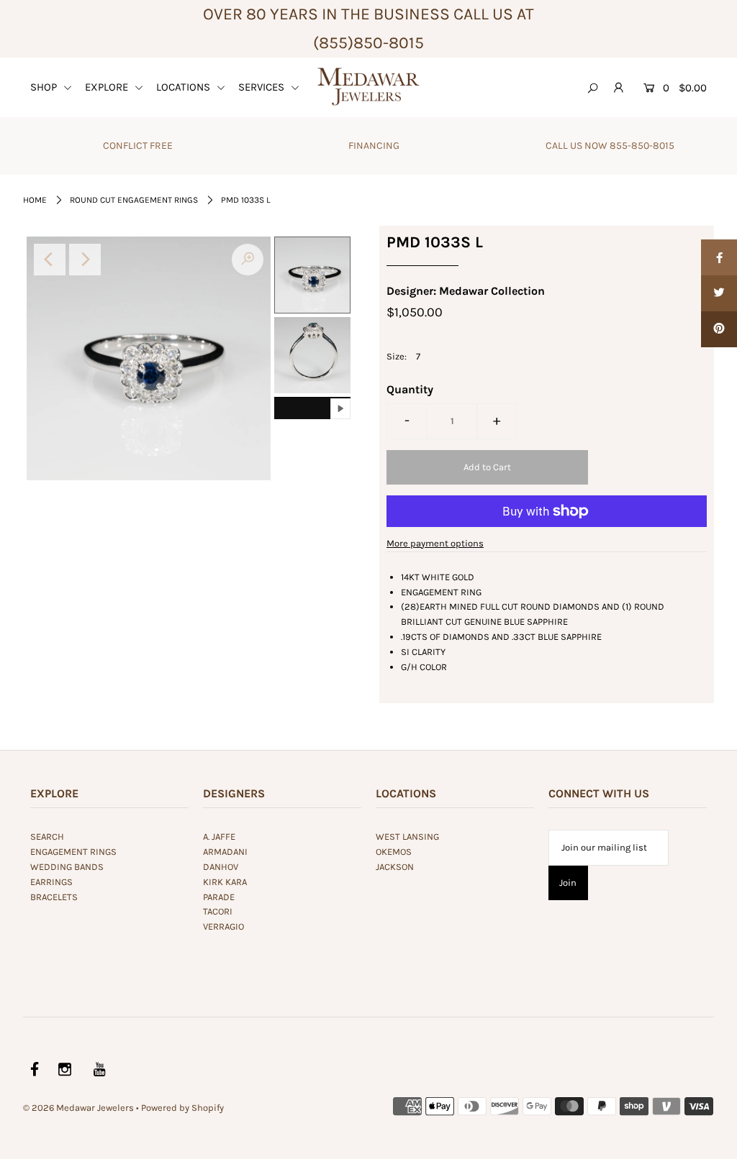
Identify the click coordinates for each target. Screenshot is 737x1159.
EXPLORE (108, 87)
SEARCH (47, 836)
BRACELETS (54, 897)
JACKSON (395, 866)
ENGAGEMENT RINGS (73, 851)
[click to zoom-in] (247, 259)
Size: (396, 356)
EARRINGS (51, 881)
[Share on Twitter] (719, 293)
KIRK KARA (225, 881)
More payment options (435, 543)
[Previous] (49, 259)
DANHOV (220, 866)
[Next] (85, 259)
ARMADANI (225, 851)
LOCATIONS (184, 87)
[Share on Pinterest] (719, 329)
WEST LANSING (407, 836)
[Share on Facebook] (719, 257)
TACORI (217, 911)
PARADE (219, 897)
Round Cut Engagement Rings (134, 200)
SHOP (45, 87)
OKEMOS (394, 851)
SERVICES (262, 87)
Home (35, 200)
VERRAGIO (223, 926)
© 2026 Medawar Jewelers (78, 1107)
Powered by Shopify (182, 1107)
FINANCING (373, 145)
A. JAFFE (219, 836)
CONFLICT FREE (138, 145)
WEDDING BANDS (67, 866)
